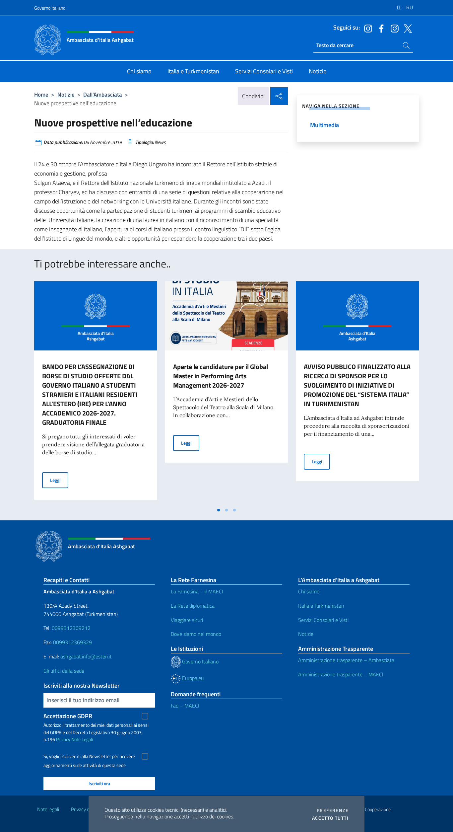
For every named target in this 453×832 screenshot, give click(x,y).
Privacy (63, 739)
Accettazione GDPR (67, 716)
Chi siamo (308, 591)
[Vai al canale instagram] (366, 28)
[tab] (218, 510)
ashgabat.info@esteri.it (86, 656)
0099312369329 (72, 642)
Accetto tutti (330, 818)
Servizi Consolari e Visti (323, 620)
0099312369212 (71, 628)
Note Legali (82, 739)
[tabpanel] (95, 392)
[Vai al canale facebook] (379, 28)
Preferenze (333, 810)
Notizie (66, 94)
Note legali (48, 809)
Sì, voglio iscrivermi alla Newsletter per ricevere (89, 756)
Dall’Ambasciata (102, 94)
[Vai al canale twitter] (406, 28)
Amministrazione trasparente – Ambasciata (346, 660)
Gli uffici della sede (63, 671)
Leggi (59, 480)
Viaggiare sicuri (187, 620)
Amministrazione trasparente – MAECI (340, 674)
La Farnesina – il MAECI (197, 591)
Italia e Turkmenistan (321, 606)
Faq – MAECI (185, 706)
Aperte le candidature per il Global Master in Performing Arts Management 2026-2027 (220, 375)
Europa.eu (192, 678)
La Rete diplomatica (193, 606)
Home (41, 94)
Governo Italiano (49, 7)
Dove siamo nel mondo (196, 634)
